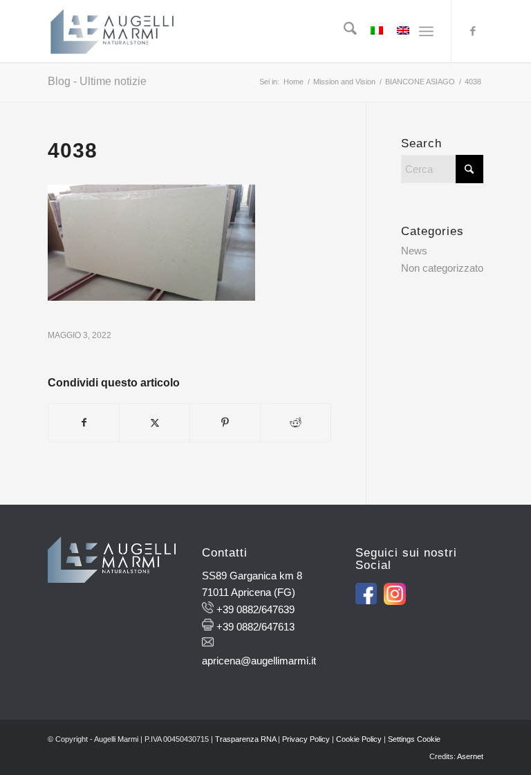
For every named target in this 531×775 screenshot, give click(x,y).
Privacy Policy (306, 739)
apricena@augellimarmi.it (259, 660)
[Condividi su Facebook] (83, 423)
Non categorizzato (442, 268)
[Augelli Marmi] (112, 31)
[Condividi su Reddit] (295, 423)
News (414, 250)
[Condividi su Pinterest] (225, 423)
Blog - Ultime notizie (97, 81)
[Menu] (426, 31)
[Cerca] (343, 31)
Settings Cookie (414, 739)
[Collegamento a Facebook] (473, 31)
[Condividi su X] (154, 423)
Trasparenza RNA (245, 739)
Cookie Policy (359, 739)
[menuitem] (343, 31)
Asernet (470, 756)
